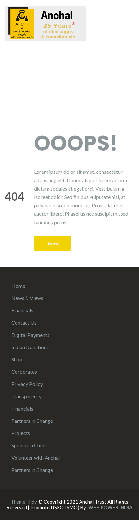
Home (52, 243)
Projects (20, 433)
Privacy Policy (27, 384)
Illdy (32, 501)
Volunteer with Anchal (35, 457)
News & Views (27, 298)
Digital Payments (30, 335)
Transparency (26, 396)
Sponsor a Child (28, 445)
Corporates (24, 372)
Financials (22, 310)
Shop (16, 359)
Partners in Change (32, 421)
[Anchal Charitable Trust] (45, 23)
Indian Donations (30, 347)
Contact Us (24, 322)
